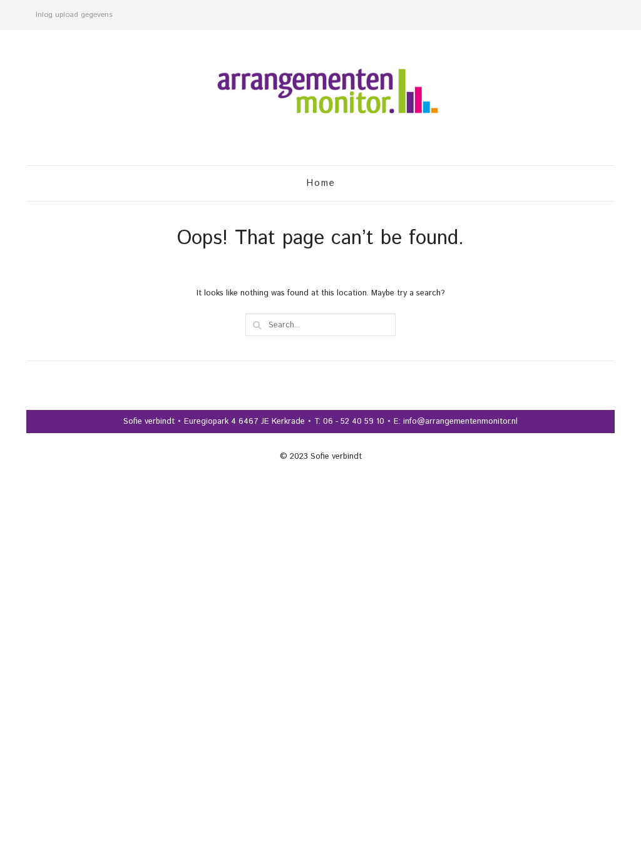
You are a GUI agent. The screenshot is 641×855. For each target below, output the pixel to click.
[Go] (256, 325)
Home (321, 183)
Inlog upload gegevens (74, 14)
